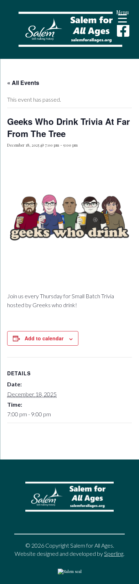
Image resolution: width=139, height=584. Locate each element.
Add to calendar (44, 338)
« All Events (23, 82)
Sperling (113, 553)
